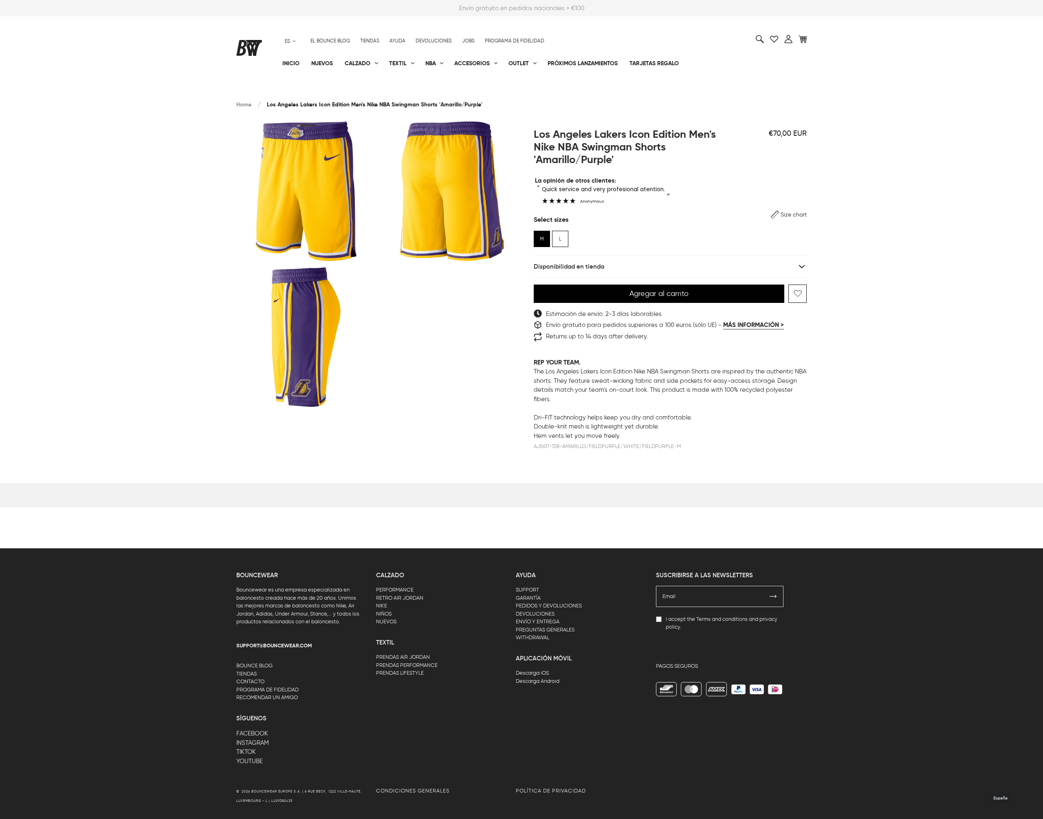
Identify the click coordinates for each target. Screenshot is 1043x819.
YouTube (249, 761)
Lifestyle (440, 90)
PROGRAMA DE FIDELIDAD (267, 690)
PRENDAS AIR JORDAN (403, 657)
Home (243, 104)
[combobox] (290, 41)
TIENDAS (246, 674)
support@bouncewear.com (274, 645)
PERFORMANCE (395, 590)
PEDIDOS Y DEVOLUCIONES (549, 606)
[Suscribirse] (773, 596)
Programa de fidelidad (514, 41)
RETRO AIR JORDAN (399, 598)
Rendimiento (254, 90)
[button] (789, 214)
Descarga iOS (532, 673)
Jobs (468, 41)
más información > (753, 325)
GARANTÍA (528, 598)
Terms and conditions (722, 619)
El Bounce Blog (330, 41)
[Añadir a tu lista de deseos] (797, 294)
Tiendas (369, 41)
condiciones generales (412, 791)
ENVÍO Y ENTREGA (537, 621)
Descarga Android (537, 681)
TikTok (246, 751)
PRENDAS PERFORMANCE (407, 665)
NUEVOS (386, 621)
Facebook (252, 733)
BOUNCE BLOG (254, 665)
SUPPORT (527, 590)
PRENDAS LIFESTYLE (400, 673)
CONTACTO (250, 681)
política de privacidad (551, 791)
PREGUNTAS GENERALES (545, 630)
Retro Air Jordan (357, 90)
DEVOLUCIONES (535, 614)
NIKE (381, 606)
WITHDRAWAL (532, 637)
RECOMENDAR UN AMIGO (267, 697)
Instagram (252, 742)
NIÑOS (384, 614)
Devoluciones (434, 41)
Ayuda (397, 41)
